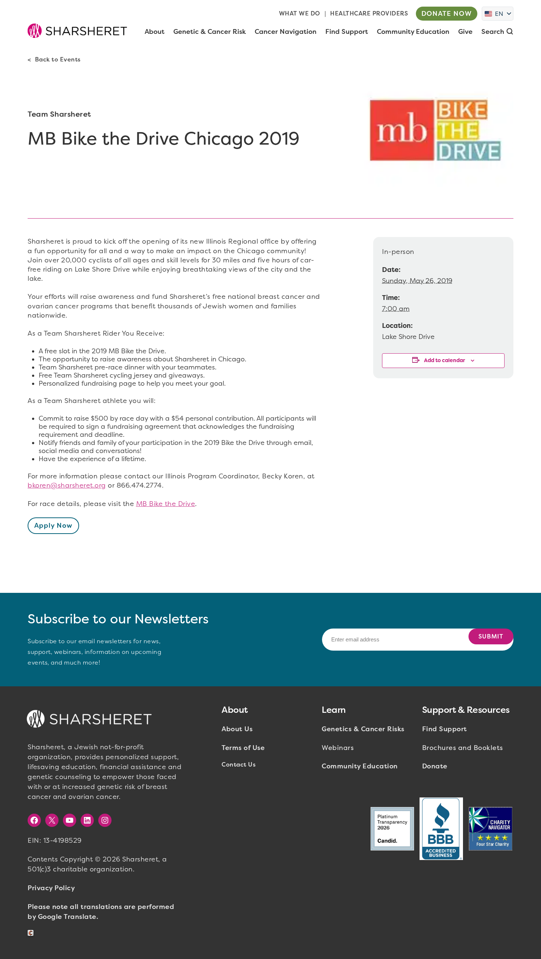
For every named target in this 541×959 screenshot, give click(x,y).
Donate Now (446, 14)
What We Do (299, 13)
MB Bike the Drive (165, 504)
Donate (435, 766)
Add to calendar (444, 360)
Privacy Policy (51, 888)
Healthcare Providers (369, 13)
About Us (237, 729)
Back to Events (58, 59)
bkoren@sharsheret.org (67, 485)
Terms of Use (243, 748)
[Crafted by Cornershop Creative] (32, 933)
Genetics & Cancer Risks (363, 729)
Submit (490, 636)
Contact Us (238, 764)
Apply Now (53, 525)
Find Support (444, 729)
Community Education (360, 766)
